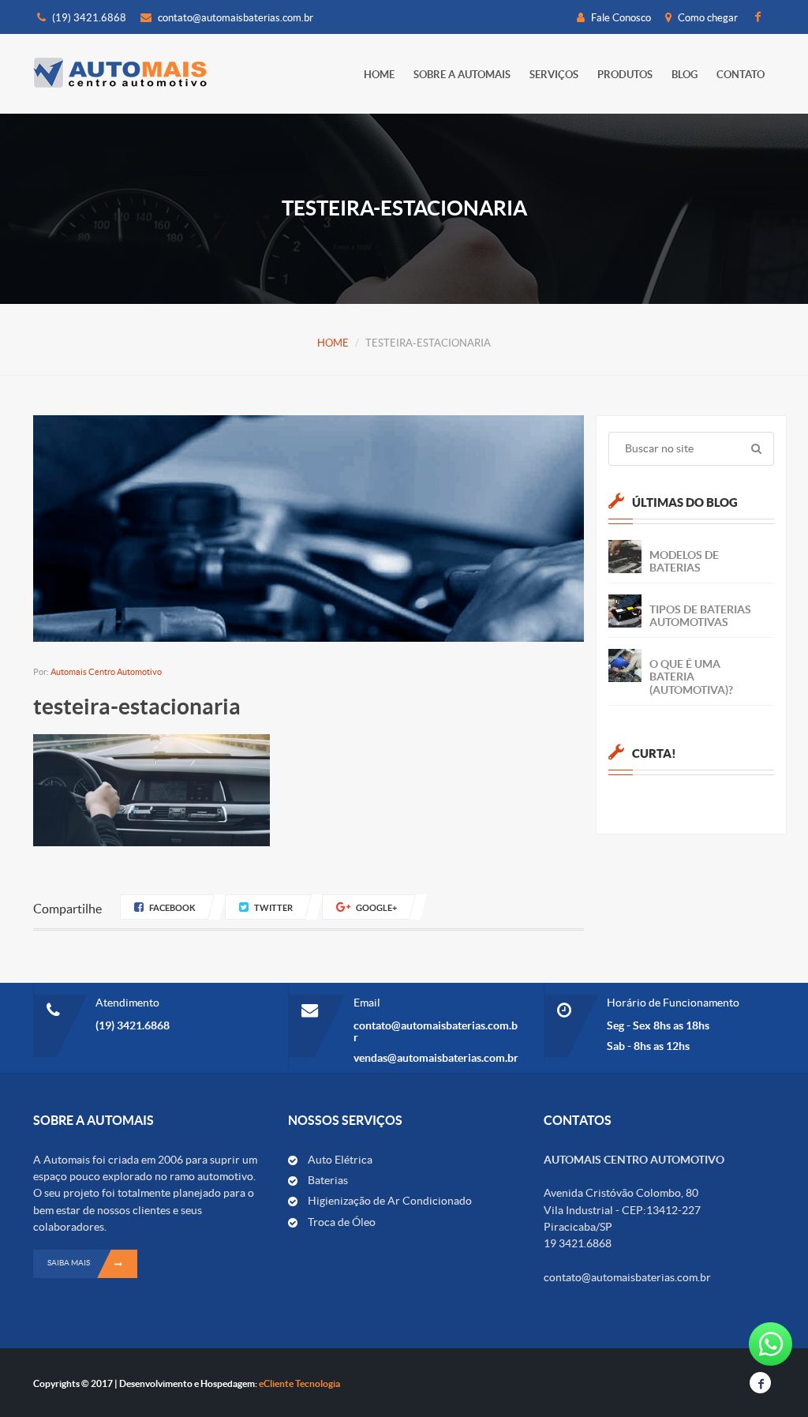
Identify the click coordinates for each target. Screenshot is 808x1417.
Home (379, 75)
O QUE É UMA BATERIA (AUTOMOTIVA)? (691, 677)
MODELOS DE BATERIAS (684, 562)
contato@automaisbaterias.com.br (235, 18)
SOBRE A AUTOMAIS (462, 75)
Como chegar (706, 18)
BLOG (684, 75)
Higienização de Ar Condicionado (390, 1200)
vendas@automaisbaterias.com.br (436, 1058)
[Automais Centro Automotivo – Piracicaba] (120, 72)
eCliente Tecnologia (299, 1383)
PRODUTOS (625, 75)
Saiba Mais (68, 1262)
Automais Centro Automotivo (106, 672)
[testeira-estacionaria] (151, 789)
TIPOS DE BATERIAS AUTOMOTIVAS (700, 616)
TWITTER (273, 908)
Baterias (328, 1180)
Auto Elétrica (340, 1159)
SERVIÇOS (553, 75)
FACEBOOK (172, 908)
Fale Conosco (620, 18)
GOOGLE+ (376, 908)
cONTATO (740, 75)
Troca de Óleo (342, 1222)
